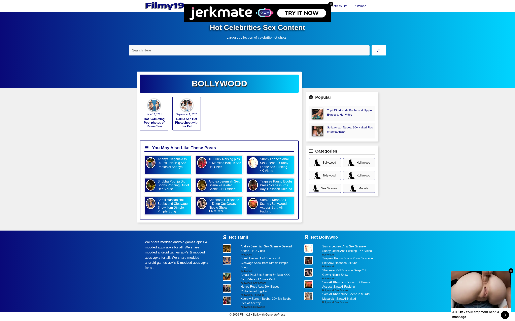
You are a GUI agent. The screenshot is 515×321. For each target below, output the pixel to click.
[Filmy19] (165, 6)
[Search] (379, 50)
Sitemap (360, 6)
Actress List (339, 6)
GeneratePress (275, 314)
